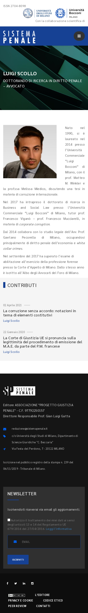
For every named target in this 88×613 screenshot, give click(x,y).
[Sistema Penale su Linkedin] (24, 583)
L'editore (42, 595)
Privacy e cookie (20, 600)
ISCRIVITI (18, 559)
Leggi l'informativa (59, 528)
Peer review (17, 606)
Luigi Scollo (11, 320)
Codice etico (53, 600)
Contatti (43, 606)
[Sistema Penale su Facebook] (7, 583)
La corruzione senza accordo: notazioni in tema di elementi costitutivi (39, 312)
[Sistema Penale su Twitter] (16, 583)
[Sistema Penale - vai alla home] (19, 37)
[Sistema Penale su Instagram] (32, 583)
